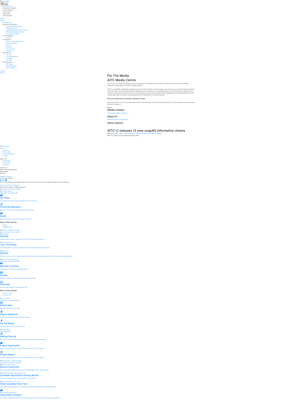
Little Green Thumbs (12, 34)
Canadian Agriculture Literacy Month (17, 30)
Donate (8, 45)
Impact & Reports (11, 66)
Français (2, 19)
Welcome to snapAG (155, 133)
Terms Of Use (4, 185)
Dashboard (6, 22)
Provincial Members (12, 56)
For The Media (10, 68)
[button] (4, 3)
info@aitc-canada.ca (6, 176)
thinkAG (8, 37)
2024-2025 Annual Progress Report (118, 119)
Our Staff (9, 60)
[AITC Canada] (4, 1)
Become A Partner (11, 43)
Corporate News (141, 133)
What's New (6, 152)
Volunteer (9, 47)
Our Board (9, 58)
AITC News (9, 64)
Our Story (9, 54)
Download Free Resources (14, 26)
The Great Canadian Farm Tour (15, 32)
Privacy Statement (13, 185)
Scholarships (7, 161)
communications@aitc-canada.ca (117, 113)
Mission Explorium (11, 28)
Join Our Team (10, 49)
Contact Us (9, 51)
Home (2, 148)
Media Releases (129, 133)
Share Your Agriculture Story (14, 41)
